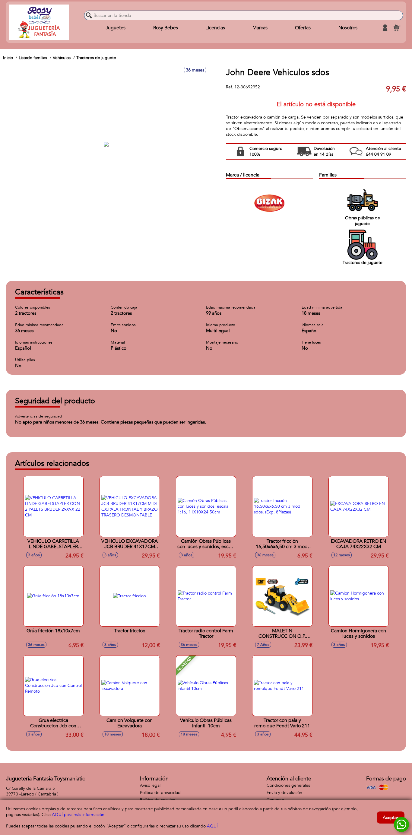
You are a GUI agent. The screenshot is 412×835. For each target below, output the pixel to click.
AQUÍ (212, 826)
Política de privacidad (160, 792)
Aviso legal (150, 785)
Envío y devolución (284, 792)
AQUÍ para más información (78, 815)
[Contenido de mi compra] (397, 28)
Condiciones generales (288, 785)
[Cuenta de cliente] (385, 28)
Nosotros (347, 27)
